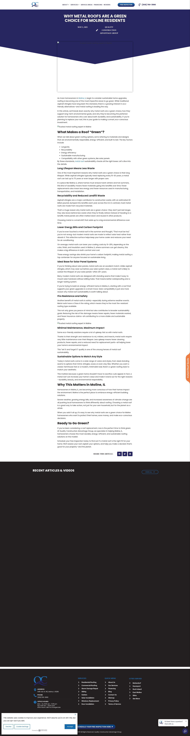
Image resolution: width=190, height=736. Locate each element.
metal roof (79, 161)
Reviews (107, 5)
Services (74, 5)
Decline (8, 726)
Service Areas (86, 5)
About (65, 5)
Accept (70, 726)
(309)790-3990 (42, 697)
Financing (98, 5)
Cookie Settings (22, 726)
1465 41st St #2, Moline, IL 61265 (48, 692)
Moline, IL (82, 98)
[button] (119, 454)
